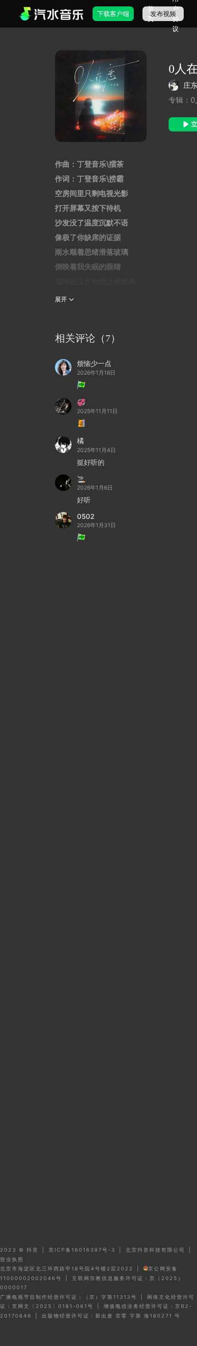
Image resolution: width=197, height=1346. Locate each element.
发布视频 (163, 13)
